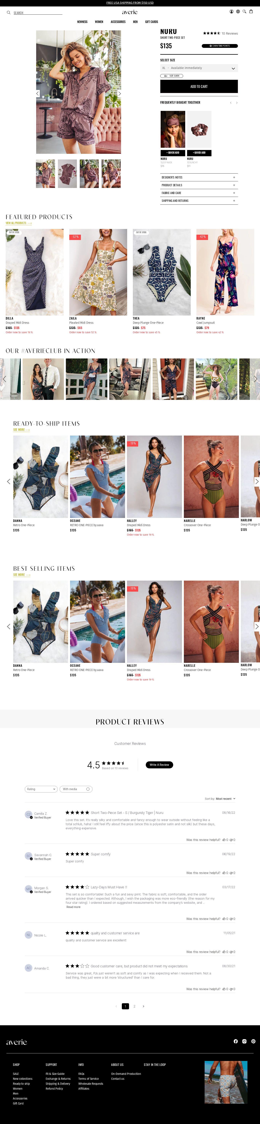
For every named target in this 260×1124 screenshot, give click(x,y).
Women (17, 1088)
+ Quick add (173, 153)
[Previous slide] (38, 94)
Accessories (20, 1098)
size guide (174, 76)
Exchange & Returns (58, 1079)
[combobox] (38, 13)
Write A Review (159, 764)
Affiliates (83, 1088)
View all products (16, 223)
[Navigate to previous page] (116, 1006)
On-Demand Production (126, 1074)
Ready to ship (21, 1083)
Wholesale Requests (90, 1083)
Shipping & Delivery (58, 1083)
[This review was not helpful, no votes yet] (231, 840)
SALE (16, 1074)
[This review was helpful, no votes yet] (224, 840)
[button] (5, 379)
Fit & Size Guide (55, 1074)
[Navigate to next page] (143, 1006)
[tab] (199, 177)
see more (19, 430)
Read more (74, 907)
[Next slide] (119, 94)
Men (15, 1093)
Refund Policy (54, 1088)
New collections (22, 1079)
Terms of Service (88, 1079)
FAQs (81, 1074)
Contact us (117, 1079)
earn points (221, 46)
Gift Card (18, 1103)
